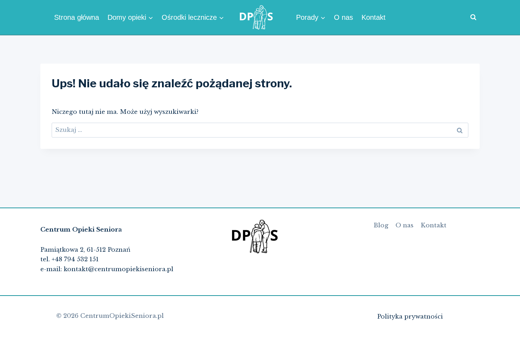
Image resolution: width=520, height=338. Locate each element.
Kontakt (374, 17)
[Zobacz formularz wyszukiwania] (473, 17)
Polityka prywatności (410, 316)
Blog (381, 225)
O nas (343, 17)
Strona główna (76, 17)
